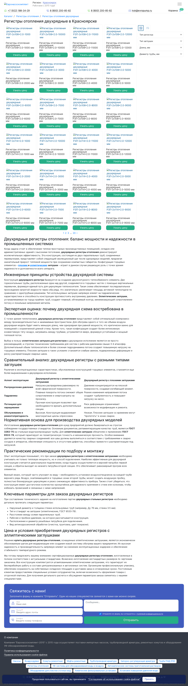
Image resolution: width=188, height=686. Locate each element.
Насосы (17, 661)
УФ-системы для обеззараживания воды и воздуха (78, 666)
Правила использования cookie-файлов (25, 655)
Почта (19, 610)
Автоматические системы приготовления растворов (134, 666)
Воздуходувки (32, 661)
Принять (149, 679)
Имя (18, 602)
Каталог (8, 16)
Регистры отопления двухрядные (60, 16)
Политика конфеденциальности (21, 651)
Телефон (19, 618)
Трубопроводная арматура (103, 661)
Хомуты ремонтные (53, 661)
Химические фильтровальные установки (95, 670)
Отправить (131, 620)
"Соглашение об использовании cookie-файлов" (114, 679)
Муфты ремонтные (76, 661)
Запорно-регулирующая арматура (138, 661)
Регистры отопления (27, 16)
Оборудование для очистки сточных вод (50, 670)
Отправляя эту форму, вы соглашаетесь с (133, 614)
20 (74, 233)
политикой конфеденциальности (150, 614)
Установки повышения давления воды (139, 670)
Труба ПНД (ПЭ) (167, 661)
